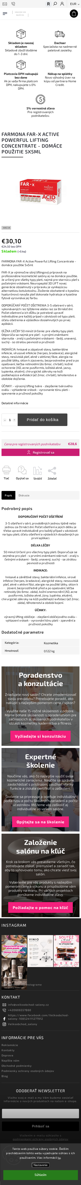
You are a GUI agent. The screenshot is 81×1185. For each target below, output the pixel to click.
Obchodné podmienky (17, 1065)
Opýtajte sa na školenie (40, 821)
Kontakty (8, 1050)
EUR (73, 4)
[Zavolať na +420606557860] (14, 4)
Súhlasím (40, 1175)
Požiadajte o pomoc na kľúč (40, 907)
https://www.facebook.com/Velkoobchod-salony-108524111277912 (38, 1016)
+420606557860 (19, 1010)
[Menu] (5, 12)
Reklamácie (10, 1045)
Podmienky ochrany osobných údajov (28, 1071)
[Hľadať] (55, 4)
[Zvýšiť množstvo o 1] (14, 420)
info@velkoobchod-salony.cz (28, 1004)
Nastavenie (40, 1165)
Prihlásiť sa (40, 1126)
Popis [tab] (8, 495)
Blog (5, 1076)
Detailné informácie (15, 403)
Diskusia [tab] (24, 495)
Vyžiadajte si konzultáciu (40, 736)
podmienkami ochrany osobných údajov (40, 1139)
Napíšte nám (10, 1060)
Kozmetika (51, 643)
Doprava (7, 1055)
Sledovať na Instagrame (25, 984)
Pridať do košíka (43, 420)
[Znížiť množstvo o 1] (5, 420)
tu (59, 1157)
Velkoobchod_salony (22, 1024)
